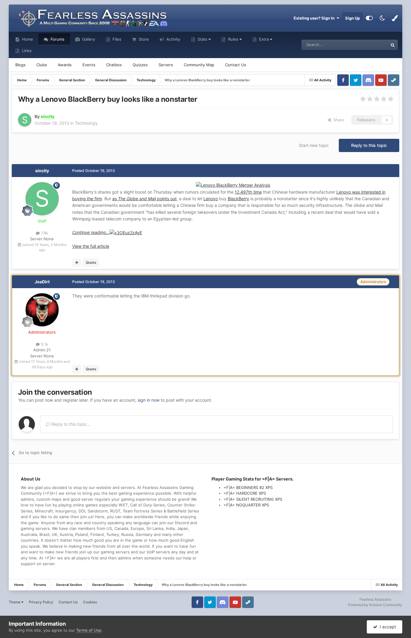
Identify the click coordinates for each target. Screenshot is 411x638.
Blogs (20, 64)
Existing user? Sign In (315, 18)
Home (27, 39)
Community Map (199, 64)
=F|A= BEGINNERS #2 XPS (248, 487)
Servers (166, 64)
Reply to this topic (369, 145)
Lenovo (210, 198)
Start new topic (314, 145)
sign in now (148, 400)
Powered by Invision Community (375, 604)
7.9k (44, 233)
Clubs (41, 64)
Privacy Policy (41, 602)
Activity (172, 39)
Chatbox (114, 64)
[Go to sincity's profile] (24, 119)
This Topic (370, 44)
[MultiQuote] (77, 262)
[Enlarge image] (126, 232)
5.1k (44, 344)
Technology (86, 123)
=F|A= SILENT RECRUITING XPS (253, 499)
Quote (91, 262)
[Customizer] (369, 18)
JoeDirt (42, 281)
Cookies (90, 602)
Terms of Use (88, 630)
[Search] (393, 45)
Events (88, 64)
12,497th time (248, 192)
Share (337, 119)
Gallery (88, 39)
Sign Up (352, 18)
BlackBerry (238, 198)
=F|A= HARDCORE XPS (245, 493)
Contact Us (235, 64)
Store (143, 39)
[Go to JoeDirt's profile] (42, 309)
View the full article (90, 246)
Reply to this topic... (70, 424)
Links (26, 50)
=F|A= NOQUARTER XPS (246, 505)
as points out (144, 198)
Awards (65, 64)
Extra (264, 39)
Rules (233, 39)
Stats (202, 39)
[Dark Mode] (382, 18)
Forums (56, 39)
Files (116, 39)
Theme (15, 602)
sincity (42, 170)
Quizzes (140, 64)
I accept (386, 626)
